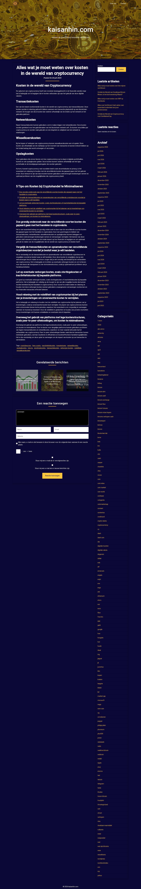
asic (99, 358)
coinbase (101, 496)
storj (99, 767)
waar (99, 834)
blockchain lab (102, 433)
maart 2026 (102, 168)
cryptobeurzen (25, 346)
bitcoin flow (102, 404)
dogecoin (101, 554)
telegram (101, 784)
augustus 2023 (103, 297)
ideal (99, 650)
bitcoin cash (102, 396)
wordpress (101, 859)
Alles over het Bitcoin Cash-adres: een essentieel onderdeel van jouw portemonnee (111, 107)
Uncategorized (103, 804)
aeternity (101, 333)
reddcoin (101, 754)
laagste (100, 683)
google (100, 629)
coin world (101, 492)
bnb (99, 442)
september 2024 (103, 243)
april (99, 350)
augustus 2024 (103, 247)
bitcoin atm (101, 391)
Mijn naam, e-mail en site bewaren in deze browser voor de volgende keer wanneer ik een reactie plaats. (53, 443)
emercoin (101, 571)
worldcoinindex (103, 863)
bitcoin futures (103, 408)
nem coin (101, 709)
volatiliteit (77, 348)
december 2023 (103, 280)
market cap (102, 696)
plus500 (100, 734)
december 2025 (103, 180)
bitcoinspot (101, 421)
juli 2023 (100, 301)
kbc (99, 671)
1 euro (100, 321)
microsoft (101, 700)
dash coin (101, 537)
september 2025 (103, 193)
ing (99, 654)
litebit (99, 688)
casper (100, 462)
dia (99, 542)
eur (99, 604)
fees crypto (36, 346)
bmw (99, 437)
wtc (99, 867)
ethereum (101, 596)
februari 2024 (102, 272)
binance (100, 379)
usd (99, 809)
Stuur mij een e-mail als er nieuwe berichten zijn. (52, 468)
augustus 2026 (103, 147)
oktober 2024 (102, 239)
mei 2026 (101, 159)
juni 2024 (101, 255)
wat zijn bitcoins (103, 846)
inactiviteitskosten (48, 346)
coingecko (101, 500)
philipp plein (102, 725)
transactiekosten (53, 348)
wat (99, 842)
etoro (99, 600)
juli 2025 (100, 201)
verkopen (101, 817)
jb (98, 663)
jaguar (100, 658)
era (99, 583)
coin (99, 479)
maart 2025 (102, 218)
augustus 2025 (103, 197)
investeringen (61, 346)
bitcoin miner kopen (104, 412)
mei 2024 (101, 260)
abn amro (101, 329)
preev (100, 738)
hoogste (100, 638)
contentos (101, 512)
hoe (99, 633)
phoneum (101, 729)
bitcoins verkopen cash (105, 416)
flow (99, 613)
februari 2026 (102, 172)
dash (99, 533)
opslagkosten (21, 348)
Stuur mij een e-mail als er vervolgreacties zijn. (52, 461)
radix (99, 746)
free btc (100, 617)
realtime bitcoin (103, 750)
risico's (30, 348)
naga (99, 704)
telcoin (100, 779)
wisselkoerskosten (23, 351)
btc (99, 446)
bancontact (102, 366)
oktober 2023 (102, 289)
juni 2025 (101, 205)
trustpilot (101, 800)
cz (98, 529)
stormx (100, 771)
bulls (99, 450)
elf (98, 567)
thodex (100, 792)
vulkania (100, 829)
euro (99, 608)
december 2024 (103, 230)
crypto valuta (102, 521)
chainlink (101, 467)
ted (99, 775)
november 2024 (103, 234)
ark (99, 354)
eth (99, 592)
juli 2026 (100, 151)
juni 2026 (101, 155)
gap (99, 621)
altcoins (100, 337)
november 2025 (103, 184)
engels (100, 575)
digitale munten (103, 546)
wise (99, 850)
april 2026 (101, 164)
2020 (99, 325)
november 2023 (103, 285)
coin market (102, 487)
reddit (100, 759)
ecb (99, 563)
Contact (123, 3)
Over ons (113, 3)
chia (99, 471)
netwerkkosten (72, 346)
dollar (99, 558)
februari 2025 (102, 222)
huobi (99, 646)
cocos (100, 475)
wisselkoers (102, 855)
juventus (101, 667)
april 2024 (101, 264)
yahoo (100, 875)
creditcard (101, 517)
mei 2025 (101, 209)
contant (100, 508)
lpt (98, 692)
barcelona (101, 371)
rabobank (101, 742)
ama (99, 341)
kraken (100, 679)
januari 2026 (102, 176)
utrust (100, 813)
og (98, 713)
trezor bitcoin (102, 796)
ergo (99, 588)
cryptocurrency (103, 525)
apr (99, 346)
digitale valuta (102, 550)
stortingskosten (39, 348)
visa (99, 821)
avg (99, 362)
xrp (99, 871)
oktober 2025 (102, 189)
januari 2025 (102, 226)
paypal (100, 721)
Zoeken (100, 66)
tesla (99, 788)
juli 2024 (100, 251)
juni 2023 (101, 305)
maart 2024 (102, 268)
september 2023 (103, 293)
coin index (101, 483)
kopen (100, 675)
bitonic (100, 429)
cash (99, 458)
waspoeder (101, 838)
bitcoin (100, 387)
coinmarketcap (103, 504)
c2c (99, 454)
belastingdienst (103, 375)
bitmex (100, 425)
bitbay (100, 383)
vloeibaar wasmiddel (105, 825)
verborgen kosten (66, 348)
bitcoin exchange (103, 400)
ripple (99, 763)
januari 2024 (102, 276)
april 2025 (101, 214)
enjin (99, 579)
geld (99, 625)
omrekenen (102, 717)
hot (99, 642)
